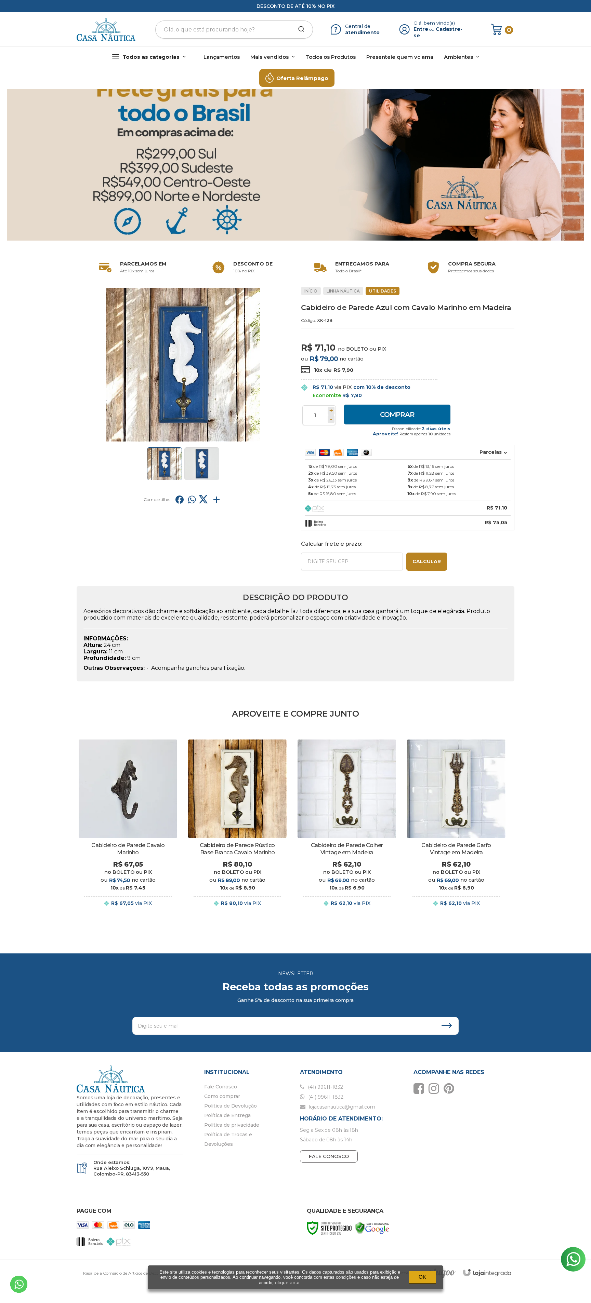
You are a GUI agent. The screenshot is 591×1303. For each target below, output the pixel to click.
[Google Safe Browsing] (372, 1227)
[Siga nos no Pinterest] (451, 1088)
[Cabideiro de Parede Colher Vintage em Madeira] (347, 828)
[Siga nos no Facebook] (420, 1088)
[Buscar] (299, 29)
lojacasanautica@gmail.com (341, 1107)
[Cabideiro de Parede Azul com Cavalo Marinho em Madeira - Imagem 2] (201, 463)
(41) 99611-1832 (324, 1087)
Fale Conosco (220, 1087)
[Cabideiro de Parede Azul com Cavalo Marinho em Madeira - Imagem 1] (164, 463)
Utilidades (382, 291)
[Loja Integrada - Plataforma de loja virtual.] (487, 1273)
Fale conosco (329, 1156)
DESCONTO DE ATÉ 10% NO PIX (295, 6)
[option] (131, 267)
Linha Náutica (343, 291)
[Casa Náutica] (106, 29)
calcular (426, 561)
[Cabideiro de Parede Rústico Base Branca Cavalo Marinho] (237, 828)
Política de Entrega (227, 1115)
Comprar (397, 414)
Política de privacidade (231, 1125)
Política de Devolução (230, 1106)
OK (422, 1277)
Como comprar (222, 1096)
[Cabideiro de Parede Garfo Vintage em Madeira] (456, 828)
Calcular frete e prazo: (331, 544)
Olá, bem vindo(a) (434, 23)
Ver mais (128, 910)
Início (310, 291)
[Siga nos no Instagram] (436, 1088)
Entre (420, 29)
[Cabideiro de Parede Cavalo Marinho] (128, 828)
